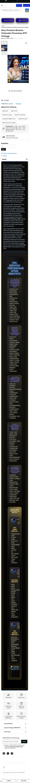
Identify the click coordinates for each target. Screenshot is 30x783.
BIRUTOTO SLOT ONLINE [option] (8, 122)
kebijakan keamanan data (16, 746)
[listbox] (15, 116)
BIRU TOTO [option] (14, 111)
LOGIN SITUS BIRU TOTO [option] (8, 118)
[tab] (15, 159)
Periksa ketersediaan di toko (10, 153)
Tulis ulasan (18, 103)
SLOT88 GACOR (15, 187)
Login (19, 5)
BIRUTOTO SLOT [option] (23, 118)
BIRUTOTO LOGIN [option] (7, 115)
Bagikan (5, 155)
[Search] (27, 10)
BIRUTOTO (6, 165)
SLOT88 (22, 167)
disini (19, 129)
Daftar (26, 5)
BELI (3, 149)
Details (4, 159)
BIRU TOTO (21, 697)
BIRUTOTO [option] (5, 111)
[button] (8, 64)
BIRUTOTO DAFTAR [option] (20, 115)
